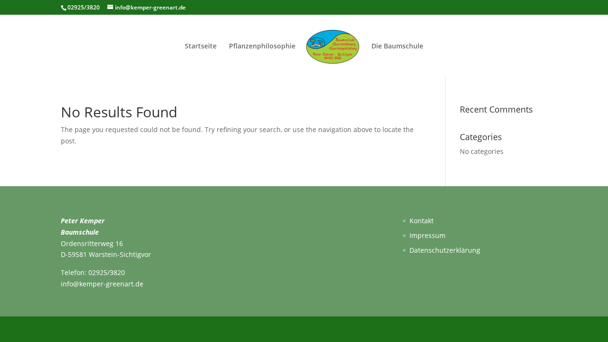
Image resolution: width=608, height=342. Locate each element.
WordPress (175, 328)
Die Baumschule (397, 46)
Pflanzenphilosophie (262, 46)
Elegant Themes (109, 328)
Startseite (201, 46)
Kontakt (421, 220)
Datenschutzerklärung (444, 250)
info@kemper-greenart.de (102, 283)
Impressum (427, 235)
